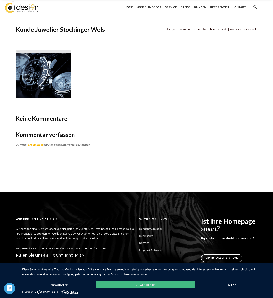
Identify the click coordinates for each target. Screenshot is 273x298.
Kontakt (144, 243)
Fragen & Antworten (151, 250)
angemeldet (35, 144)
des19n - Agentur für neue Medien (186, 29)
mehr (232, 284)
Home (213, 29)
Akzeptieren (145, 284)
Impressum (146, 235)
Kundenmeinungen (150, 228)
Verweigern (59, 284)
